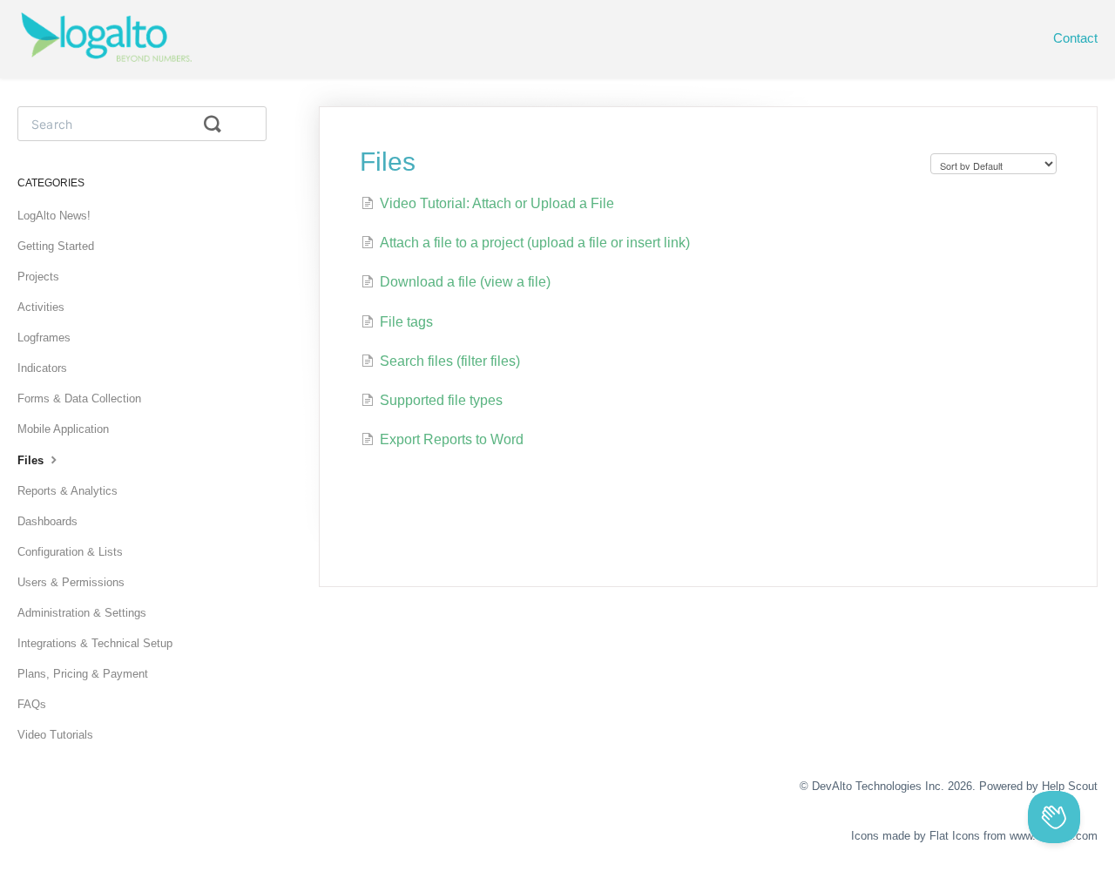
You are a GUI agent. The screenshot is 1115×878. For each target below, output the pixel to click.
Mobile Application (63, 429)
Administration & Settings (81, 612)
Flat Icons (954, 835)
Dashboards (47, 521)
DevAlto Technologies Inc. (878, 786)
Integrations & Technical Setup (94, 643)
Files (32, 460)
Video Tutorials (55, 734)
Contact (1075, 37)
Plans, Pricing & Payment (82, 673)
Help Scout (1070, 786)
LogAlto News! (54, 215)
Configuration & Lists (70, 551)
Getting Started (55, 246)
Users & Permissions (71, 582)
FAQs (31, 704)
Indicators (42, 368)
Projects (38, 276)
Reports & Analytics (67, 490)
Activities (40, 307)
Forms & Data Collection (79, 398)
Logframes (44, 337)
